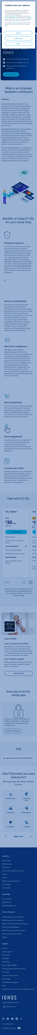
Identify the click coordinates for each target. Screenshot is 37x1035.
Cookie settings (18, 38)
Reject (27, 20)
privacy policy (15, 19)
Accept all (15, 22)
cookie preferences (10, 16)
